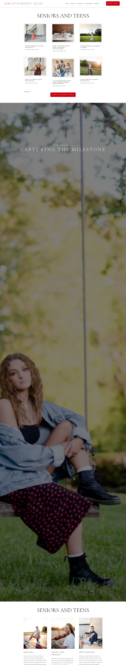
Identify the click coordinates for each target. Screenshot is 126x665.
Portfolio (96, 3)
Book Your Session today (63, 94)
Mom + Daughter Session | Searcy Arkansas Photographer (61, 47)
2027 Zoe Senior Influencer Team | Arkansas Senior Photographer (62, 82)
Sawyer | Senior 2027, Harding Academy (90, 46)
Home (67, 3)
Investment (88, 3)
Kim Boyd (28, 49)
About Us (73, 3)
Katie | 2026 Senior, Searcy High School (33, 80)
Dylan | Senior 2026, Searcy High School (89, 80)
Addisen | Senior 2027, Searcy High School (34, 46)
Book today (113, 3)
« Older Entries (27, 91)
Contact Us (80, 3)
